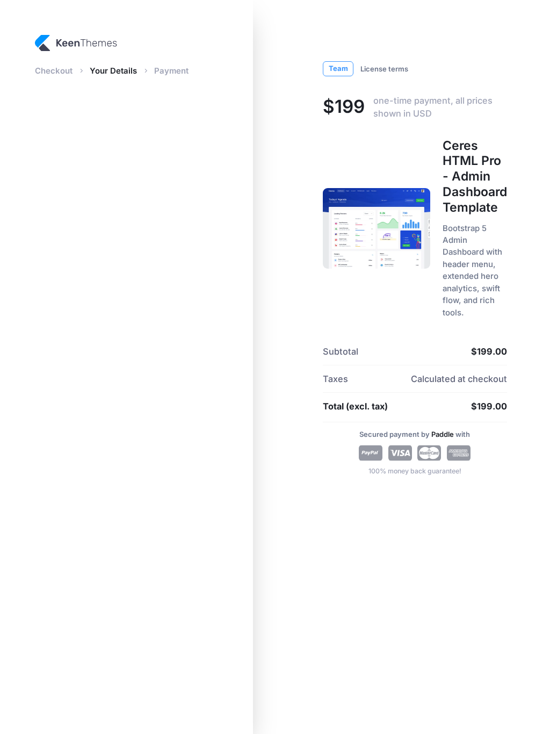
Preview (373, 228)
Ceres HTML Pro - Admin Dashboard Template (475, 176)
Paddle (443, 434)
